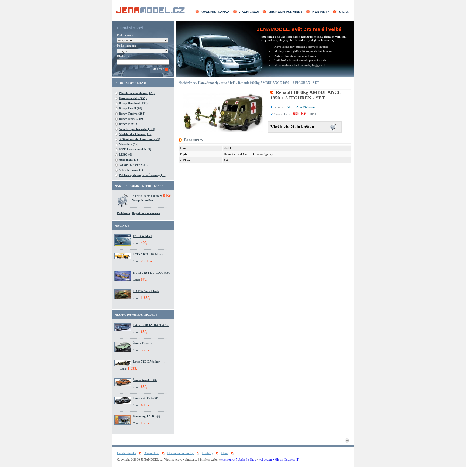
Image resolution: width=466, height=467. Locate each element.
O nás (344, 12)
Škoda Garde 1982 (145, 380)
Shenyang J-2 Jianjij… (148, 416)
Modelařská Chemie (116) (135, 134)
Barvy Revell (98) (130, 108)
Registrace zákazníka (146, 213)
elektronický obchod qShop (238, 459)
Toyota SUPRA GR (145, 398)
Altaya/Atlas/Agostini (301, 106)
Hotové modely (208, 83)
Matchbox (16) (128, 144)
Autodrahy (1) (128, 159)
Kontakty (320, 12)
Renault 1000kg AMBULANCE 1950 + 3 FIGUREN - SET (305, 95)
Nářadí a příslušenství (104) (137, 129)
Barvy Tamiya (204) (132, 113)
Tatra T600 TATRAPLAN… (151, 325)
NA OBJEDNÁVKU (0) (134, 164)
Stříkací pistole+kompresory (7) (139, 139)
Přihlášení (123, 213)
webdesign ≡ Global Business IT (279, 459)
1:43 (232, 83)
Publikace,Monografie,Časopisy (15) (142, 175)
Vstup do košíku (142, 200)
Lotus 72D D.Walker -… (149, 361)
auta (224, 83)
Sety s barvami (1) (131, 169)
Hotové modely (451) (133, 98)
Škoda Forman (142, 343)
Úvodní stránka (215, 12)
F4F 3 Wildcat (142, 236)
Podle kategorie (126, 45)
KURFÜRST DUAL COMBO (152, 272)
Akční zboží (249, 12)
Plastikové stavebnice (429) (137, 93)
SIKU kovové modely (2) (135, 149)
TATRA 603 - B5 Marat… (149, 254)
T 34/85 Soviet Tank (146, 291)
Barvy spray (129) (131, 118)
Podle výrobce (126, 34)
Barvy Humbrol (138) (133, 103)
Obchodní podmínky (286, 12)
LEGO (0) (125, 154)
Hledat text (124, 56)
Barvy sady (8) (128, 123)
